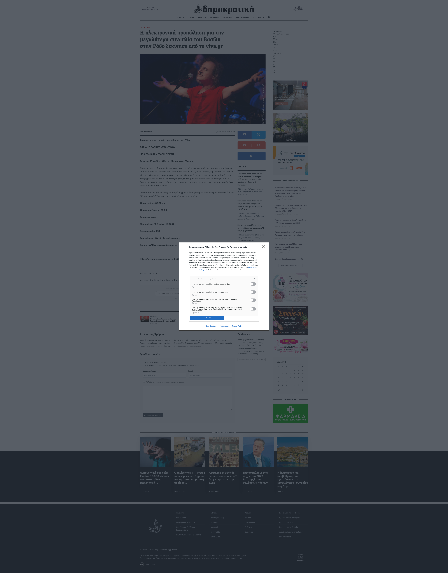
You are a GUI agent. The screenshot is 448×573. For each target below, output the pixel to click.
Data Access (224, 326)
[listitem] (224, 279)
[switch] (253, 284)
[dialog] (224, 286)
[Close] (264, 247)
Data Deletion (211, 326)
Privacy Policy (237, 326)
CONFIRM (207, 318)
